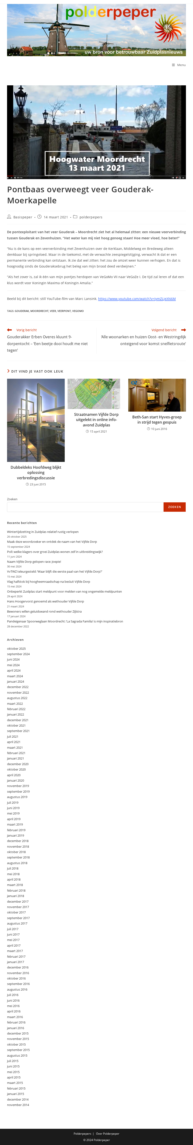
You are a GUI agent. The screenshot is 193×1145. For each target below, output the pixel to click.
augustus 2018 (17, 863)
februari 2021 (16, 753)
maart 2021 (15, 747)
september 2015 (18, 1050)
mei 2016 (13, 1006)
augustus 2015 (17, 1055)
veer (53, 311)
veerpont (64, 311)
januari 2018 (15, 896)
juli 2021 (12, 736)
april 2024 (13, 670)
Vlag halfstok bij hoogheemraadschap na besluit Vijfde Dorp (48, 581)
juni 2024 (13, 659)
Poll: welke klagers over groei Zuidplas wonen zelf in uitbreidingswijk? (55, 552)
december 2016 (17, 967)
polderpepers (91, 217)
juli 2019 (12, 802)
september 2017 (18, 918)
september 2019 (18, 791)
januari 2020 (15, 780)
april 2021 (13, 742)
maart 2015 (15, 1083)
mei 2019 (13, 813)
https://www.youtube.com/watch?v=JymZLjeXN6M (137, 298)
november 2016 (18, 973)
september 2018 (18, 857)
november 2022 (18, 692)
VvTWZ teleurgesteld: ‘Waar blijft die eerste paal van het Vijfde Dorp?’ (54, 571)
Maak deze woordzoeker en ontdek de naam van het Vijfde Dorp (52, 541)
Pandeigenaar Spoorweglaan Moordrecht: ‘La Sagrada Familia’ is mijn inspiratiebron (65, 621)
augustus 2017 (17, 923)
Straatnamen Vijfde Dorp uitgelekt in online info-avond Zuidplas (96, 420)
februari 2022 (16, 709)
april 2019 (13, 819)
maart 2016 (15, 1017)
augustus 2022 (17, 698)
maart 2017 (15, 951)
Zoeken (12, 499)
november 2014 (18, 1105)
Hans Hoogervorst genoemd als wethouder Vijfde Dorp (45, 601)
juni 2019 (13, 808)
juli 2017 (12, 929)
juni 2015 (13, 1066)
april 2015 (13, 1077)
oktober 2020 (16, 769)
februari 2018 (16, 890)
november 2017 (18, 907)
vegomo (78, 311)
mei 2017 (13, 940)
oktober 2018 (16, 852)
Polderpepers (82, 1134)
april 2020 (13, 775)
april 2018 (13, 879)
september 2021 (18, 731)
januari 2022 (15, 714)
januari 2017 (15, 962)
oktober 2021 (16, 725)
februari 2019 (16, 830)
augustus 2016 (17, 989)
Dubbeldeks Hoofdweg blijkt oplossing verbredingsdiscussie (36, 472)
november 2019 (18, 786)
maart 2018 (15, 885)
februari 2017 (16, 956)
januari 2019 (15, 835)
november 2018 (18, 846)
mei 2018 (13, 874)
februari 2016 (16, 1022)
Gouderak (22, 311)
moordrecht (39, 311)
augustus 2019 (17, 797)
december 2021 (17, 720)
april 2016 (13, 1011)
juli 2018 (12, 868)
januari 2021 (15, 758)
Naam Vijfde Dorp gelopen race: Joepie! (34, 561)
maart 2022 (15, 703)
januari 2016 (15, 1028)
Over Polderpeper (107, 1134)
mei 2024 (13, 665)
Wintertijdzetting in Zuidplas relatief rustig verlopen (43, 532)
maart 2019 (15, 824)
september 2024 (18, 654)
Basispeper (22, 217)
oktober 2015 (16, 1044)
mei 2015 (13, 1072)
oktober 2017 (16, 912)
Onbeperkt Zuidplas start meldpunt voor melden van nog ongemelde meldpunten (64, 591)
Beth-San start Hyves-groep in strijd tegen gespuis (157, 419)
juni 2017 (13, 934)
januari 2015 (15, 1094)
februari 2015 (16, 1088)
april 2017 (13, 945)
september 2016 (18, 984)
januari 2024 (15, 681)
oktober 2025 (16, 648)
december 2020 (17, 764)
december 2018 (17, 841)
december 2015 (17, 1033)
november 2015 (18, 1039)
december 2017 (17, 901)
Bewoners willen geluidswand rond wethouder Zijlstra (44, 611)
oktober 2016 (16, 978)
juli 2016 (12, 995)
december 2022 (17, 687)
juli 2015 (12, 1061)
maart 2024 (15, 676)
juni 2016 (13, 1000)
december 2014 (17, 1099)
